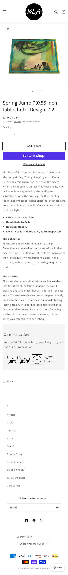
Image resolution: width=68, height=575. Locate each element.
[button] (4, 12)
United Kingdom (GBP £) (32, 543)
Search (11, 446)
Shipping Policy (15, 469)
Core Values (13, 485)
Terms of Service (16, 477)
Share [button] (10, 381)
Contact (11, 430)
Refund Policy (14, 461)
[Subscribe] (57, 507)
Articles (11, 414)
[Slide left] (26, 91)
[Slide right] (42, 91)
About (10, 438)
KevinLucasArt (29, 568)
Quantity (7, 127)
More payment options (34, 164)
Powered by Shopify (42, 568)
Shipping (17, 121)
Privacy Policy (14, 454)
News (10, 422)
